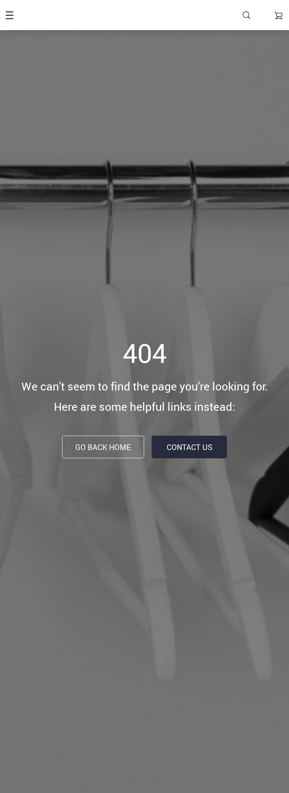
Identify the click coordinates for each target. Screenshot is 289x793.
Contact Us (189, 447)
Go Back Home (103, 447)
